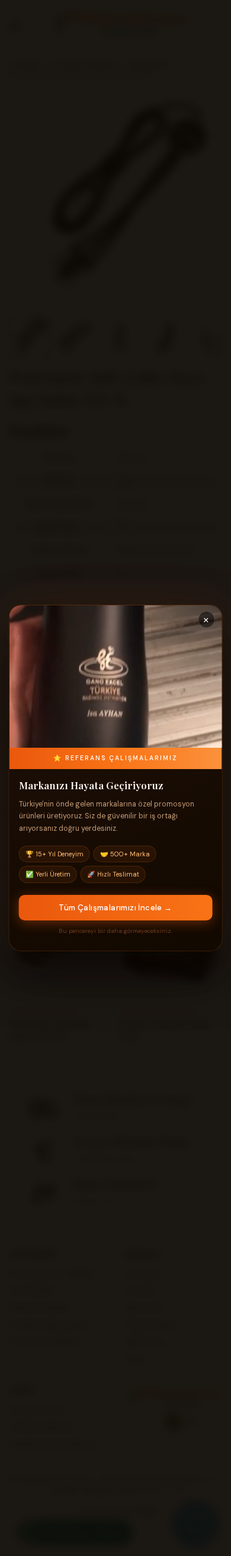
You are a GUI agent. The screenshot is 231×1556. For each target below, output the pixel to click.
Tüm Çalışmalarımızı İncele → (115, 908)
